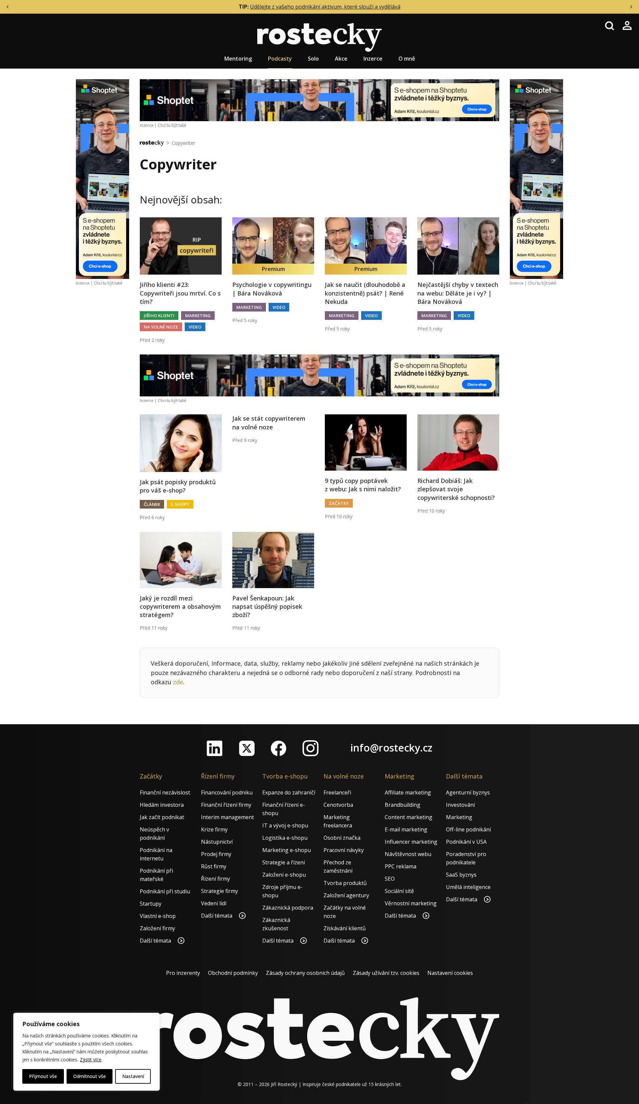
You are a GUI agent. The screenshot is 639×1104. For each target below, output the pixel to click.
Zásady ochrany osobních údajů (305, 973)
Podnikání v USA (466, 841)
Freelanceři (337, 792)
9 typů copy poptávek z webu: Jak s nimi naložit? (363, 485)
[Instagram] (311, 748)
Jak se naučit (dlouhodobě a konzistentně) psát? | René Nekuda (365, 293)
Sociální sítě (399, 891)
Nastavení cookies (450, 973)
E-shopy (180, 504)
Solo (313, 58)
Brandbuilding (402, 804)
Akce (341, 58)
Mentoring (238, 58)
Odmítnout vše (89, 1076)
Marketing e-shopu (286, 850)
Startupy (150, 903)
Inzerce (372, 58)
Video (195, 327)
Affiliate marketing (408, 792)
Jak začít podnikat (162, 817)
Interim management (227, 817)
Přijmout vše (43, 1076)
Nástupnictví (217, 841)
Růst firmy (213, 866)
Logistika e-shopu (285, 837)
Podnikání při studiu (165, 891)
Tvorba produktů (345, 883)
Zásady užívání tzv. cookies (386, 973)
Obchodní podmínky (233, 973)
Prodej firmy (216, 854)
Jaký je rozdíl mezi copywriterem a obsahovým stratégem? (180, 606)
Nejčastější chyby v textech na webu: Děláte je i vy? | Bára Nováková (457, 293)
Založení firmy (157, 928)
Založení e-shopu (284, 874)
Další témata (156, 940)
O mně (406, 58)
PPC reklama (400, 866)
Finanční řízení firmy (226, 804)
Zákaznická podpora (287, 907)
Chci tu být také (108, 283)
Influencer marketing (411, 841)
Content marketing (408, 817)
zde (178, 682)
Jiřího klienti (159, 316)
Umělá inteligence (468, 887)
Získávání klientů (344, 928)
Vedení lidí (213, 903)
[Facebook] (279, 748)
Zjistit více (91, 1059)
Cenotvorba (338, 804)
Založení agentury (346, 895)
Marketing (198, 316)
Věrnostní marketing (411, 903)
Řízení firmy (215, 878)
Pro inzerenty (183, 973)
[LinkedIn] (215, 748)
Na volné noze (161, 327)
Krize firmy (214, 829)
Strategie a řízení (283, 862)
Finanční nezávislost (165, 792)
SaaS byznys (461, 874)
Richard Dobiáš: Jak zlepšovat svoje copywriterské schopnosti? (456, 489)
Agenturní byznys (468, 792)
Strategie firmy (219, 891)
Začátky (339, 503)
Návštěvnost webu (408, 854)
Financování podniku (227, 792)
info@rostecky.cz (391, 748)
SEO (390, 878)
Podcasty (280, 58)
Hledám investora (162, 804)
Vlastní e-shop (158, 916)
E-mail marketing (406, 829)
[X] (247, 748)
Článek (152, 504)
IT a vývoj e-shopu (285, 825)
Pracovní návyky (343, 850)
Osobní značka (341, 837)
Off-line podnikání (468, 829)
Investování (460, 804)
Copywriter (183, 143)
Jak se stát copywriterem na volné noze (269, 422)
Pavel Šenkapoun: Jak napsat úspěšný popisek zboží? (267, 606)
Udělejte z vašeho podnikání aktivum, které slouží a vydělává (325, 6)
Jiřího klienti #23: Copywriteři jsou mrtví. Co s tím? (180, 293)
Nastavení (133, 1076)
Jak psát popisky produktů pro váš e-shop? (178, 486)
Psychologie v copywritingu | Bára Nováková (272, 289)
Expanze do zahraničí (288, 792)
